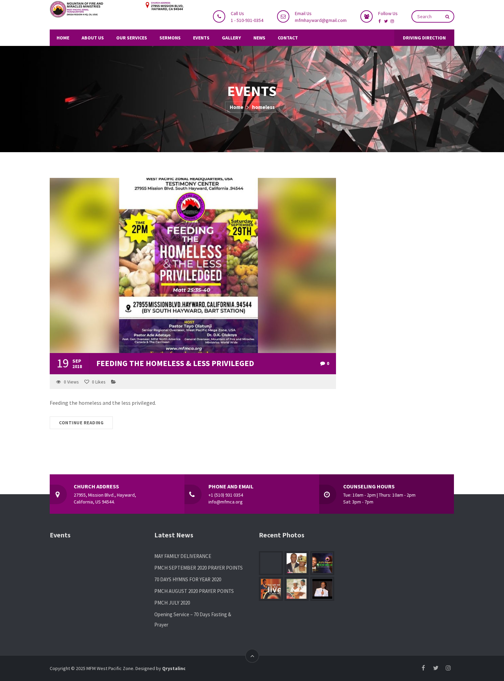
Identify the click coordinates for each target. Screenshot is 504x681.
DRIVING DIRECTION (424, 38)
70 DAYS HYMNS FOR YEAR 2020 (187, 579)
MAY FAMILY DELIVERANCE (182, 556)
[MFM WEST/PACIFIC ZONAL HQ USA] (116, 10)
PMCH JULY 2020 (172, 602)
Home (236, 107)
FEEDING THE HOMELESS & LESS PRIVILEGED (175, 363)
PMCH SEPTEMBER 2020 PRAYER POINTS (198, 567)
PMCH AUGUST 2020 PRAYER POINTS (194, 591)
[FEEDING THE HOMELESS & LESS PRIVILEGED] (193, 265)
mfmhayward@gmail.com (321, 20)
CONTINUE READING (81, 423)
